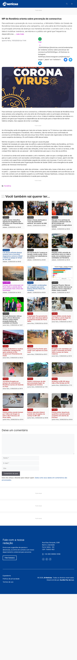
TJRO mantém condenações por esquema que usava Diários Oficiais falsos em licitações (37, 287)
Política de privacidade (11, 579)
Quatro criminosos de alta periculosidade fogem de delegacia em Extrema (36, 383)
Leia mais (20, 34)
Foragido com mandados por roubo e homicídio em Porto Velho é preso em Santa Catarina (62, 351)
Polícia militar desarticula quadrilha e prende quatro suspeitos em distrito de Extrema (61, 414)
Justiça (30, 283)
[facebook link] (50, 559)
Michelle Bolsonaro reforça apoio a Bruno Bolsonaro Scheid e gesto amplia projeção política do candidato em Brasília (12, 319)
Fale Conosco (10, 558)
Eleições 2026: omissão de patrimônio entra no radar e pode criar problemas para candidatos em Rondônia (61, 255)
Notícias (6, 250)
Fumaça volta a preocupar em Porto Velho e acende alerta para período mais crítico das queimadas (13, 287)
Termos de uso (8, 582)
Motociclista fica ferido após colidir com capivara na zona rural (37, 350)
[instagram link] (47, 559)
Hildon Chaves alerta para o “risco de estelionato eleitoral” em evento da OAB (37, 221)
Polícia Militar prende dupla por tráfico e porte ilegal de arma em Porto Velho (61, 317)
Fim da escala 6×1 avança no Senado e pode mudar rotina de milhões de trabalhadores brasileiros (37, 255)
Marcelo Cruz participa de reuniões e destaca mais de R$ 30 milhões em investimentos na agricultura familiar (62, 223)
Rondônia (7, 186)
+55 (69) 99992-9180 (52, 554)
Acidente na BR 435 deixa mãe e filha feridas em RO (60, 382)
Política (6, 217)
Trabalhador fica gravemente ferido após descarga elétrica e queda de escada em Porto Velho (37, 318)
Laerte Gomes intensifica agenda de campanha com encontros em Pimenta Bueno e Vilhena (13, 222)
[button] (66, 4)
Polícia (30, 313)
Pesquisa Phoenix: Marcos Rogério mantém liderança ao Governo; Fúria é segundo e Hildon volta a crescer (62, 287)
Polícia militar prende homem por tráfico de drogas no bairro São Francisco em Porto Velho (13, 414)
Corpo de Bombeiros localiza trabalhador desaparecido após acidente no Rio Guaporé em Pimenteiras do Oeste (13, 352)
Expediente (7, 576)
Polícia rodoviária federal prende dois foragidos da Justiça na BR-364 (36, 414)
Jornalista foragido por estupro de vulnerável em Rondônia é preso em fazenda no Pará (13, 383)
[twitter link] (43, 559)
